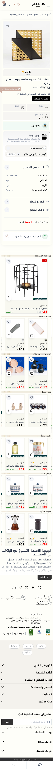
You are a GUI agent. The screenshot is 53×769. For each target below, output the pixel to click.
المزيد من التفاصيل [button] (33, 167)
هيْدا (13, 646)
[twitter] (27, 588)
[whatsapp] (39, 588)
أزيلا (26, 652)
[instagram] (20, 588)
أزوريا (27, 646)
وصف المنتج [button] (37, 209)
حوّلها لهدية (34, 135)
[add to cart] (8, 298)
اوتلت (44, 260)
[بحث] (10, 5)
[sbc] (39, 633)
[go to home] (39, 765)
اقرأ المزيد (44, 577)
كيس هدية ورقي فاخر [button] (35, 154)
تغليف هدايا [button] (36, 148)
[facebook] (33, 588)
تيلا (40, 646)
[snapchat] (14, 588)
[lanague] (16, 4)
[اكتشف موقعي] (7, 236)
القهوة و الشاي (32, 14)
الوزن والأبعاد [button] (37, 201)
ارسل (7, 721)
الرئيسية (45, 14)
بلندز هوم (43, 306)
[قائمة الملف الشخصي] (13, 765)
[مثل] (8, 261)
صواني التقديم (16, 14)
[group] (26, 44)
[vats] (48, 633)
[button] (49, 5)
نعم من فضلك (41, 99)
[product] (26, 279)
